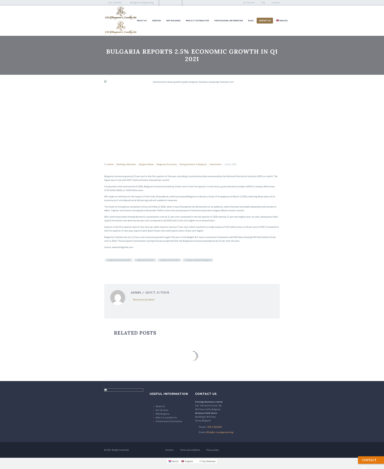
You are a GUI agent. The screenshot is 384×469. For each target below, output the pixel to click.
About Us (160, 406)
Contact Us (265, 20)
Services (156, 20)
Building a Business (126, 164)
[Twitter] (110, 269)
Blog (251, 20)
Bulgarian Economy (167, 164)
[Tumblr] (119, 269)
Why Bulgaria (173, 20)
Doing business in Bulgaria (193, 164)
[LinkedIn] (170, 2)
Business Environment (169, 260)
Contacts (276, 2)
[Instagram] (174, 2)
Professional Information (228, 20)
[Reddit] (128, 269)
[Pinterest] (115, 269)
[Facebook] (166, 2)
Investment (215, 164)
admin (110, 164)
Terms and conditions (190, 450)
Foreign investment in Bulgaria (198, 260)
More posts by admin (143, 299)
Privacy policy (212, 450)
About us (142, 20)
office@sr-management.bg (142, 2)
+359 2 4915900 (114, 2)
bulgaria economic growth (119, 260)
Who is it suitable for (197, 20)
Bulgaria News (146, 164)
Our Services (249, 2)
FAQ (263, 2)
